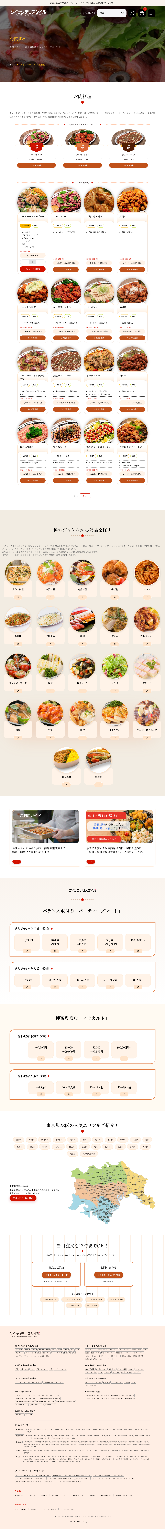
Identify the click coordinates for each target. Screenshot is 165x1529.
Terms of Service (102, 1516)
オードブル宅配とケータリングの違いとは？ (29, 1481)
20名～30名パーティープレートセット (97, 1395)
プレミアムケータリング (68, 1509)
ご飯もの (66, 1350)
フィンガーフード (31, 1353)
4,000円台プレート (36, 1405)
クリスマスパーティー (105, 1359)
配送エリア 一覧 (21, 1425)
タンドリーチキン (82, 155)
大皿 (95, 1372)
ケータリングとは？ (51, 1481)
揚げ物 (48, 1350)
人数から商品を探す (93, 1391)
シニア (33, 1369)
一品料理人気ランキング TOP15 (53, 1382)
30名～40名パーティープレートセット (122, 1395)
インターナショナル (60, 1369)
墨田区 (107, 1146)
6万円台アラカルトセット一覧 (45, 1401)
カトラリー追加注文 (91, 1385)
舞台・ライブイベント (107, 1353)
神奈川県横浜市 (88, 1153)
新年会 (141, 1356)
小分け (100, 1372)
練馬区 (145, 1146)
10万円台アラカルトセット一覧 (65, 1401)
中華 (70, 1353)
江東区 (132, 1146)
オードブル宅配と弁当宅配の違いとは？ (70, 1481)
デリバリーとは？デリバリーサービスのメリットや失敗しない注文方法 (112, 1478)
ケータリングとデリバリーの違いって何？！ (60, 1478)
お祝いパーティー (90, 1350)
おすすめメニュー (73, 1299)
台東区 (123, 1139)
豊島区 (84, 1146)
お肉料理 (34, 1350)
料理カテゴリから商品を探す (26, 1346)
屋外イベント (95, 1353)
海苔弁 (47, 1356)
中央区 (110, 1139)
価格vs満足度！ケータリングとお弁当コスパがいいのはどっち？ (72, 1475)
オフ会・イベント (138, 1353)
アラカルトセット (117, 1382)
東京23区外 (19, 1436)
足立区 (72, 1153)
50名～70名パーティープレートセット (97, 1398)
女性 (21, 1369)
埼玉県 (18, 1457)
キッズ (27, 1369)
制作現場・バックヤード (123, 1353)
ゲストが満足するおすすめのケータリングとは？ (108, 1475)
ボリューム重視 (96, 1299)
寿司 (72, 1350)
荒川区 (97, 1139)
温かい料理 (19, 1350)
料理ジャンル (26, 64)
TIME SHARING (20, 1509)
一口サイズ (107, 1372)
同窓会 (145, 1350)
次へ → (85, 496)
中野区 (32, 1146)
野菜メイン (46, 1353)
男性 (17, 1369)
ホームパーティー (125, 1350)
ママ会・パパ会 (136, 1350)
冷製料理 (27, 1350)
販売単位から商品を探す (25, 1411)
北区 (96, 1146)
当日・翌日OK (50, 1299)
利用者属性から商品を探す (26, 1365)
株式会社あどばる (78, 1495)
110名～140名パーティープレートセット (123, 1398)
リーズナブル (118, 1299)
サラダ (53, 1353)
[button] (142, 13)
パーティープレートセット (93, 1382)
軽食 (39, 1353)
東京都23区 (19, 1430)
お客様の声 (55, 1495)
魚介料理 (41, 1350)
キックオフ (105, 1356)
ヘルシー (131, 1369)
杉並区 (120, 1146)
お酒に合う (137, 1372)
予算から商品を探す (23, 1391)
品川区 (44, 1146)
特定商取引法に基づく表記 (124, 1495)
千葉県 (18, 1451)
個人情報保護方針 (105, 1495)
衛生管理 (44, 1495)
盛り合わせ (75, 1305)
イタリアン (19, 1356)
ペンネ (54, 1350)
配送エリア (33, 1495)
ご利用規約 (92, 1495)
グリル (77, 1350)
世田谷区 (44, 1139)
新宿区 (18, 1139)
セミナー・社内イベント (92, 1356)
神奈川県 (19, 1442)
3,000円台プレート (22, 1405)
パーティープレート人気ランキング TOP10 (29, 1382)
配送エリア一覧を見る (23, 1198)
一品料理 (93, 1305)
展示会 (130, 1356)
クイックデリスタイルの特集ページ (29, 1470)
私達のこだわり (20, 1495)
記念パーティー (115, 1356)
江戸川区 (58, 1146)
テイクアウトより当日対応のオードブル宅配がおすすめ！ (33, 1475)
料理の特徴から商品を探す (95, 1365)
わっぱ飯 (41, 1356)
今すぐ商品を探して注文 (56, 1274)
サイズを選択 (36, 165)
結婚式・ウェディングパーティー (108, 1350)
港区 (147, 1139)
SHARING (34, 1509)
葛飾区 (19, 1146)
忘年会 (135, 1356)
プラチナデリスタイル (49, 1509)
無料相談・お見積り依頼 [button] (109, 1274)
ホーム (12, 64)
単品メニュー (20, 1415)
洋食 (74, 1353)
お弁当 (133, 1382)
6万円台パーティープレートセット (26, 1398)
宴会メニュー (20, 1353)
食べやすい (116, 1372)
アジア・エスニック (30, 1356)
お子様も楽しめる (126, 1372)
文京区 (135, 1139)
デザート (59, 1353)
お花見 (95, 1359)
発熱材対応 (112, 1369)
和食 (65, 1353)
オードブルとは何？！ (82, 1478)
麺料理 (60, 1350)
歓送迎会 (88, 1359)
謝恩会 (87, 1353)
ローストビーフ (36, 155)
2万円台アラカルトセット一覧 (25, 1401)
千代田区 (59, 1139)
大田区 (72, 1139)
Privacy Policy (90, 1516)
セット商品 (29, 1415)
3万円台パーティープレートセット (48, 1395)
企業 (51, 1369)
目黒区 (71, 1146)
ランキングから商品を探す (26, 1378)
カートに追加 (34, 269)
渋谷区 (31, 1139)
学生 (37, 1369)
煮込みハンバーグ (128, 155)
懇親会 (124, 1356)
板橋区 (85, 1139)
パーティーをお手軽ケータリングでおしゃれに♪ (30, 1478)
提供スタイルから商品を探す (96, 1378)
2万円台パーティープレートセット (26, 1395)
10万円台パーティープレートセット (49, 1398)
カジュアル (88, 1372)
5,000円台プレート (49, 1405)
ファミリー (44, 1369)
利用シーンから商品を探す (95, 1346)
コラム (66, 1495)
